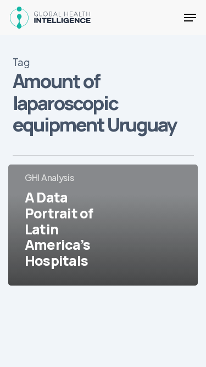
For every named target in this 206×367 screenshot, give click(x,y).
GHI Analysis (49, 177)
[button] (190, 17)
